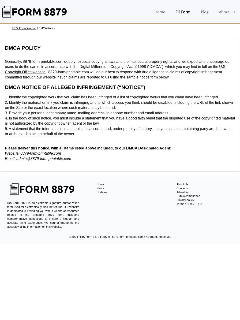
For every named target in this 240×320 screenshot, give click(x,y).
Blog (205, 12)
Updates (102, 192)
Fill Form (183, 12)
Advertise (182, 192)
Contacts (182, 188)
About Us (227, 12)
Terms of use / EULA (189, 204)
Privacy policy (185, 200)
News (100, 188)
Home (159, 12)
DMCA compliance (188, 196)
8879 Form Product (24, 28)
